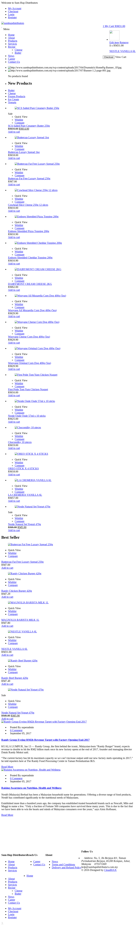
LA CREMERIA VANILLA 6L (25, 494)
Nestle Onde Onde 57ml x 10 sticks (27, 415)
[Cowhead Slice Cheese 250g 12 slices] (72, 190)
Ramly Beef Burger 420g (14, 678)
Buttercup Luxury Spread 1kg (24, 152)
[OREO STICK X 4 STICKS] (72, 453)
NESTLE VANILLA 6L (122, 51)
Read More (7, 766)
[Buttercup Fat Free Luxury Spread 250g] (72, 163)
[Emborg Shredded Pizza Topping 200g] (72, 216)
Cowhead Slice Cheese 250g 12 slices (28, 204)
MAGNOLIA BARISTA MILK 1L (20, 619)
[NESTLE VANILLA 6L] (114, 39)
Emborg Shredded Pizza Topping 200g (28, 231)
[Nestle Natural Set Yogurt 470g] (72, 506)
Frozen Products (16, 96)
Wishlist (19, 119)
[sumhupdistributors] (12, 23)
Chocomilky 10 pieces (20, 442)
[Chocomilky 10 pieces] (72, 427)
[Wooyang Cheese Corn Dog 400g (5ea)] (72, 322)
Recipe (11, 887)
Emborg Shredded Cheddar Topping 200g (30, 257)
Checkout (13, 11)
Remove (124, 42)
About (11, 864)
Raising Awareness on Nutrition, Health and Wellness (31, 787)
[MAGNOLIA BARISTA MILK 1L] (68, 602)
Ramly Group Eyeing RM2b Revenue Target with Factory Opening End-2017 (45, 739)
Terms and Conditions (63, 864)
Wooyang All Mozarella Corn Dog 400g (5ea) (32, 310)
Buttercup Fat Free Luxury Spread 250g (29, 178)
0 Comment (16, 730)
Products (12, 867)
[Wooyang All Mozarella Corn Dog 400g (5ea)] (72, 295)
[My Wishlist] (1, 26)
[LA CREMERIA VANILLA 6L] (72, 480)
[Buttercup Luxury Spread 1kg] (72, 137)
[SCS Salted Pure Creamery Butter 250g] (72, 108)
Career (36, 861)
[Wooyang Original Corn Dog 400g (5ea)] (72, 348)
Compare (19, 122)
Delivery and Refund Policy (66, 867)
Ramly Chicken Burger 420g (16, 590)
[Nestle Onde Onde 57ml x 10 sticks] (72, 401)
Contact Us (39, 864)
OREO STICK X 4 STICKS (23, 468)
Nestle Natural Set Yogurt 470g (24, 524)
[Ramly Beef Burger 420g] (68, 660)
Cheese (12, 93)
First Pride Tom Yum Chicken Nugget (28, 389)
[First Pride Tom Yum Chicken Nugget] (72, 374)
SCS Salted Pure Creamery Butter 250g (29, 125)
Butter (11, 90)
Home (11, 861)
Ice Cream (13, 99)
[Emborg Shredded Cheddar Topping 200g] (72, 242)
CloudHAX (110, 870)
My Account (14, 8)
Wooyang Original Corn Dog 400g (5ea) (29, 363)
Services (12, 870)
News (55, 861)
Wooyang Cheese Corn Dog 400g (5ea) (29, 336)
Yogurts (12, 102)
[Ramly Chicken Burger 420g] (68, 573)
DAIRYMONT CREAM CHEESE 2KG (30, 284)
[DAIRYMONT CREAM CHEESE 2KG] (72, 269)
